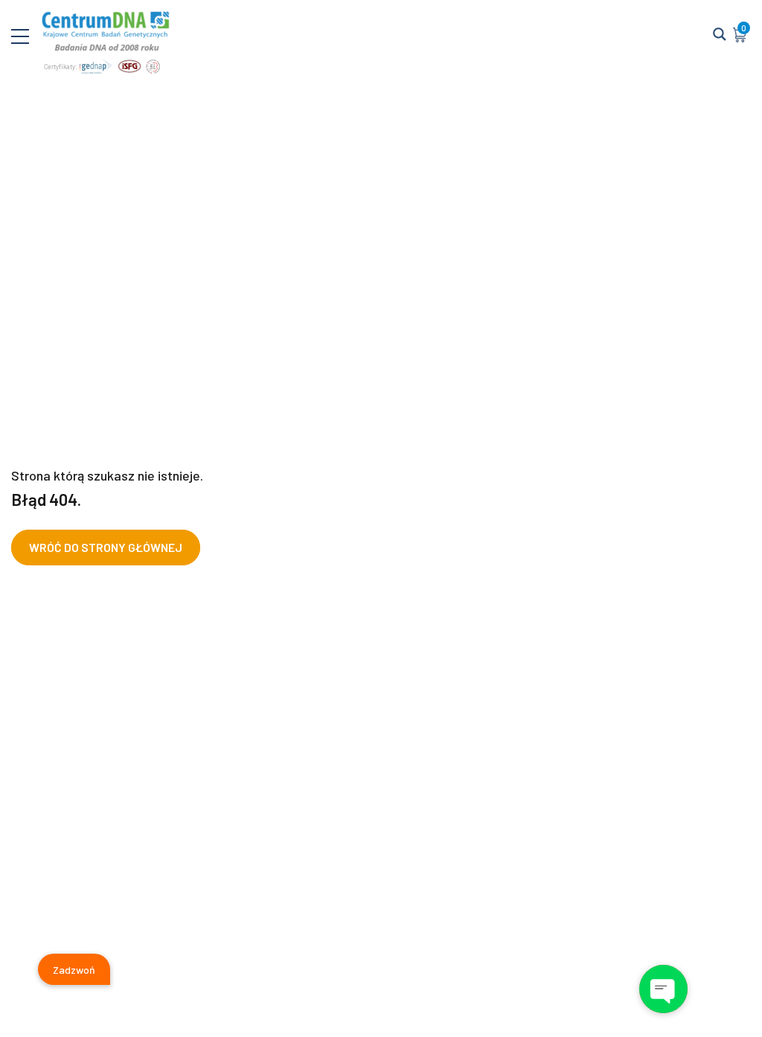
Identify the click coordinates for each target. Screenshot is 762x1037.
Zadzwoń (74, 969)
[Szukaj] (719, 35)
